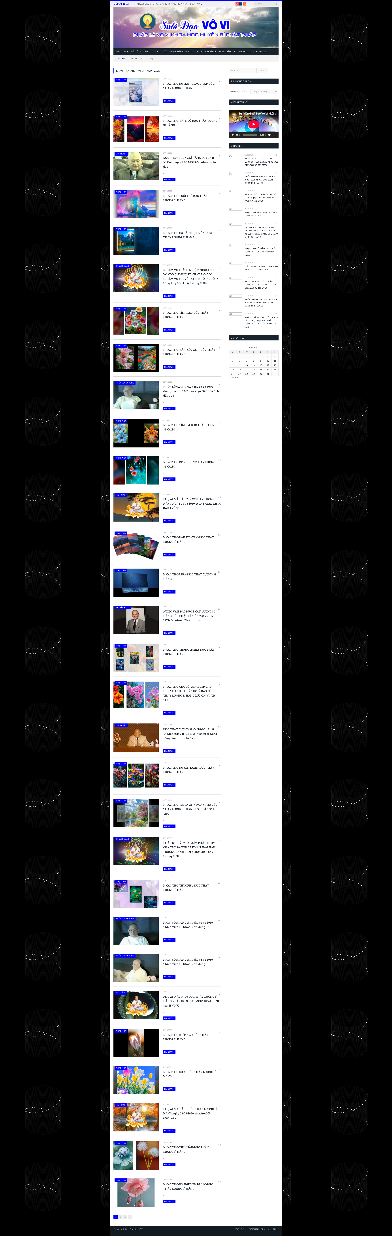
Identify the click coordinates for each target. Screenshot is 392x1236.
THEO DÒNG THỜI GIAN (239, 91)
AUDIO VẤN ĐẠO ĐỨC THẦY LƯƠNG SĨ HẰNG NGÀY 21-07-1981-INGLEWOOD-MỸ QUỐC (261, 284)
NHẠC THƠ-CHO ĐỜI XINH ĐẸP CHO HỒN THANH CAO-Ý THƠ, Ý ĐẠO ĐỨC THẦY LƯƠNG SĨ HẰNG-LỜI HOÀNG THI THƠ (190, 693)
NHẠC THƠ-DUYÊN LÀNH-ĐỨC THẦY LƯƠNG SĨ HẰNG (188, 770)
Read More (169, 101)
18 (275, 365)
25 (275, 369)
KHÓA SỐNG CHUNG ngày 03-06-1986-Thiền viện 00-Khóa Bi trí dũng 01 (188, 962)
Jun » (237, 377)
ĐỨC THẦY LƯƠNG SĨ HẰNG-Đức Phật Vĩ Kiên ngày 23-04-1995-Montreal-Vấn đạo (189, 162)
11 (275, 360)
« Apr (231, 377)
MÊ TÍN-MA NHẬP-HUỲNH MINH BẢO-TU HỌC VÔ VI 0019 (262, 268)
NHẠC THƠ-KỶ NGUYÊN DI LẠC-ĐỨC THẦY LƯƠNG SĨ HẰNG (188, 1186)
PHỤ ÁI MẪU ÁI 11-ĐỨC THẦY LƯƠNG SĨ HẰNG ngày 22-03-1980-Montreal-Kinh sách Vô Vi (190, 1113)
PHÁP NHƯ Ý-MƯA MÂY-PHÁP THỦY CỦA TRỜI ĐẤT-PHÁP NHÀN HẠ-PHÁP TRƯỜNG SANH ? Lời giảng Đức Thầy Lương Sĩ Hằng (189, 849)
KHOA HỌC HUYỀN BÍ (206, 51)
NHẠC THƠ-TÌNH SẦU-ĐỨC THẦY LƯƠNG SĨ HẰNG (186, 1149)
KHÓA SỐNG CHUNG (125, 382)
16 (261, 365)
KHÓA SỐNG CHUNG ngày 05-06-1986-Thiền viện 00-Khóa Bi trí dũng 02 (188, 925)
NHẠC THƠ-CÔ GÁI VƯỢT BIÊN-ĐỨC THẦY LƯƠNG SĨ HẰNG (187, 235)
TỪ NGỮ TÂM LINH (245, 51)
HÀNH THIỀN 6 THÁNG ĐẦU (156, 51)
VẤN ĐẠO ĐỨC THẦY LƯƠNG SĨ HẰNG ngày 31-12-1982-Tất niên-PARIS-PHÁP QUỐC (172, 3)
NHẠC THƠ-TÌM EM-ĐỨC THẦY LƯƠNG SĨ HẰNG (189, 427)
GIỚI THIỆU (254, 1229)
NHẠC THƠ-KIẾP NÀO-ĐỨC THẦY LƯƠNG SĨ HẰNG (185, 1037)
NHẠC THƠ (121, 79)
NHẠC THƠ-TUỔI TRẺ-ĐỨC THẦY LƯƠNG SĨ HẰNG (185, 198)
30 (261, 373)
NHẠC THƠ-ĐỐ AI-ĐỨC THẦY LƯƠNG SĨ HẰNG (189, 1074)
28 (246, 373)
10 (268, 360)
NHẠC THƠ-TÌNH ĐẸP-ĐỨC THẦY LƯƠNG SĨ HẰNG (185, 315)
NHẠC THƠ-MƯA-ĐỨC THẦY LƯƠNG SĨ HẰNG (189, 577)
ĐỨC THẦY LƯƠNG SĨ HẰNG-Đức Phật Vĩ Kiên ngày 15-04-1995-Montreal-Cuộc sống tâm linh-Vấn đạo (190, 733)
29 (254, 373)
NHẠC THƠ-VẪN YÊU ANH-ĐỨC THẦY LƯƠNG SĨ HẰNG (189, 352)
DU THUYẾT (121, 153)
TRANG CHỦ (120, 51)
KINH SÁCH (121, 495)
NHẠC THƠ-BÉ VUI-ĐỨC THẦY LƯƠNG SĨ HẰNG (189, 464)
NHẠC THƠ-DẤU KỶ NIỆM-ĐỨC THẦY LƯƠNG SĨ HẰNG (188, 539)
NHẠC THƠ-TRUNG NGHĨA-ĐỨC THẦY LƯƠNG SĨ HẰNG (189, 652)
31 (268, 373)
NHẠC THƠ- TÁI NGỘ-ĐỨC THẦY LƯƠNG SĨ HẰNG (190, 123)
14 (246, 365)
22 (254, 369)
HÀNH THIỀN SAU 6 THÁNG (182, 51)
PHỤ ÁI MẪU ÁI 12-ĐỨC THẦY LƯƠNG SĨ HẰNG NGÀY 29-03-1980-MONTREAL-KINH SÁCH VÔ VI (192, 503)
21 (246, 369)
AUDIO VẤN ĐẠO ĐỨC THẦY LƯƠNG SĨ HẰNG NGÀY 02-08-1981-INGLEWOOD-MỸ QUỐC (262, 161)
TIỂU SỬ (134, 51)
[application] (254, 124)
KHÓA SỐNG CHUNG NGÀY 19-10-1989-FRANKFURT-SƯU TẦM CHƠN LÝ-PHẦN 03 (261, 179)
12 (232, 365)
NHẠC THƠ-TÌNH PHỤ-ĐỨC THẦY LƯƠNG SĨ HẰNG (186, 888)
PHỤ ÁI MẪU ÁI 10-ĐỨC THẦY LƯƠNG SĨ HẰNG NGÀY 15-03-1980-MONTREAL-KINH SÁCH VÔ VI (191, 1001)
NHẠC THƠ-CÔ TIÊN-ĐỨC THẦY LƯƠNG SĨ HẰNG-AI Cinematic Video (261, 251)
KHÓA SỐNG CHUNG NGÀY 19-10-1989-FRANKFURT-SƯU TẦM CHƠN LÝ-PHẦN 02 (261, 302)
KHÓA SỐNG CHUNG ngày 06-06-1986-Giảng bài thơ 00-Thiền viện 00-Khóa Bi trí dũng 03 (191, 391)
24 (268, 369)
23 (261, 369)
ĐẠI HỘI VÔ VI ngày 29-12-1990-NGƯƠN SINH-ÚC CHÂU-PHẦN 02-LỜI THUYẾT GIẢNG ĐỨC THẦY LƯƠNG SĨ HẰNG (262, 232)
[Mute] (269, 134)
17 (268, 365)
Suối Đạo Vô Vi (136, 1229)
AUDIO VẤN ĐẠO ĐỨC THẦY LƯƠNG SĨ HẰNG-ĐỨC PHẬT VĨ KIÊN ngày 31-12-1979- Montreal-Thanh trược (189, 616)
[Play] (232, 134)
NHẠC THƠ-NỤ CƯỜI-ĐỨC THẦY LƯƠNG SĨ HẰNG (261, 214)
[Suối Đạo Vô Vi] (196, 27)
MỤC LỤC (263, 51)
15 (254, 365)
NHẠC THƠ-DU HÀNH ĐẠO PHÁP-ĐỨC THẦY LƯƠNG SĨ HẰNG (189, 86)
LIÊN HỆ (275, 1229)
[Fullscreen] (274, 130)
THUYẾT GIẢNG (225, 51)
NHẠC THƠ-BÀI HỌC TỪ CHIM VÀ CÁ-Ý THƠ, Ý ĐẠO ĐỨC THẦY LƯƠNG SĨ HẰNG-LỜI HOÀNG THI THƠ (261, 322)
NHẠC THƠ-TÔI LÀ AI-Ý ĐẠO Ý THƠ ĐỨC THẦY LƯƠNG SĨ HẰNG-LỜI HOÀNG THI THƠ (190, 809)
